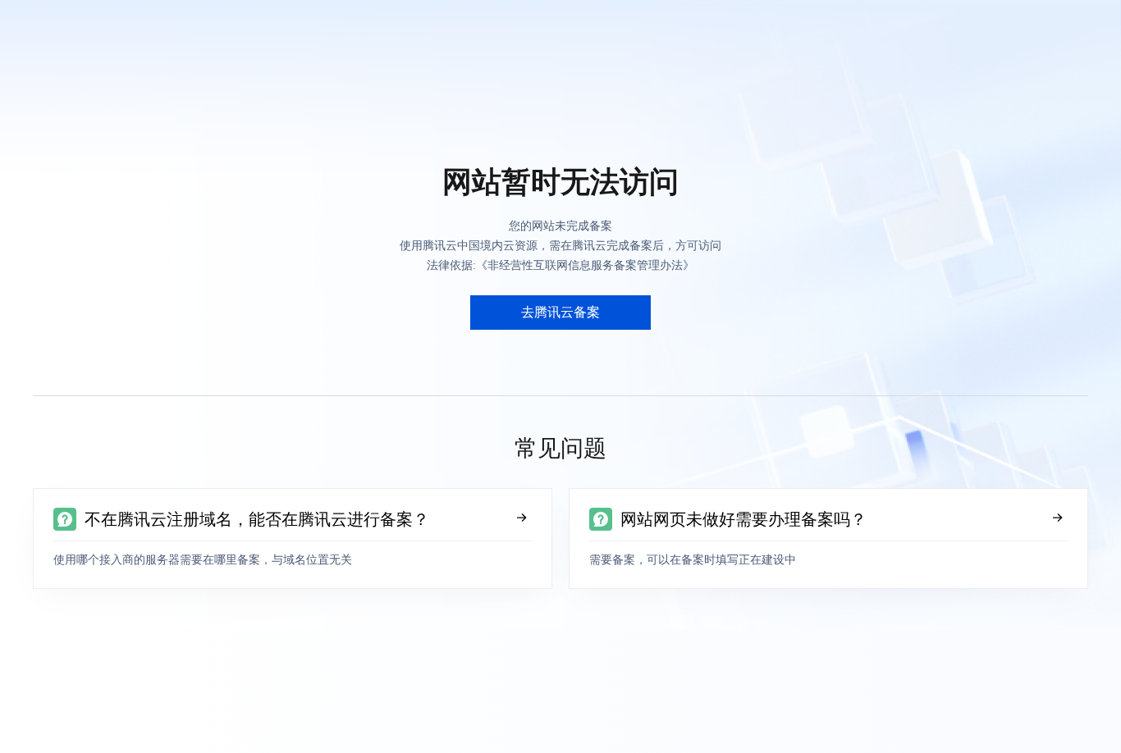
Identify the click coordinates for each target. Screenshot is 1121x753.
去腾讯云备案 (560, 312)
